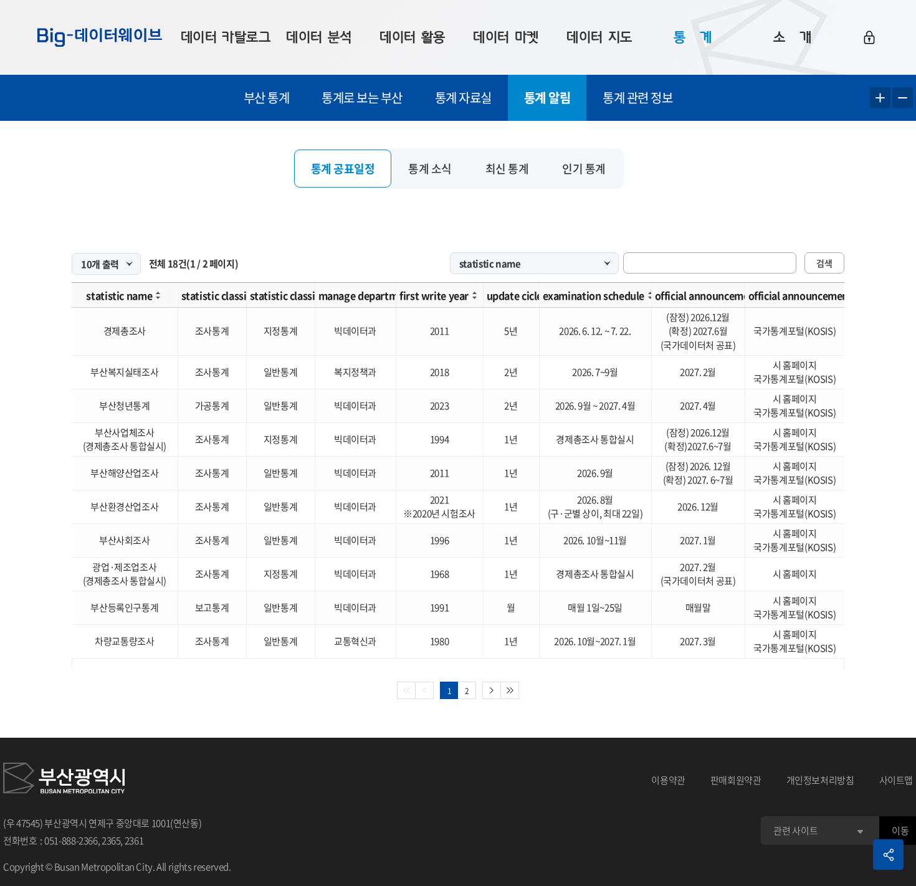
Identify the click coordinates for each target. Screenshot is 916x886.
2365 (111, 840)
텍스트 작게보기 (902, 98)
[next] (491, 690)
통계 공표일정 (343, 168)
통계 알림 (547, 97)
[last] (510, 690)
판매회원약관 (735, 780)
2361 (134, 840)
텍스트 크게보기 (880, 98)
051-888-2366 (71, 840)
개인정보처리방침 (820, 780)
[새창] (64, 780)
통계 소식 (430, 168)
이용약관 (668, 780)
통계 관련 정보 (637, 97)
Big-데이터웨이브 (99, 37)
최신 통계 (507, 168)
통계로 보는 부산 (362, 97)
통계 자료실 (463, 97)
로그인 (869, 37)
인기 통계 (584, 168)
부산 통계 (267, 97)
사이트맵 (896, 780)
